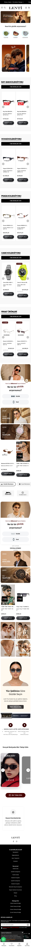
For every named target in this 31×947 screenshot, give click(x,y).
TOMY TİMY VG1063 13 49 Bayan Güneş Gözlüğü (23, 463)
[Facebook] (14, 841)
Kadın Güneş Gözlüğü (15, 906)
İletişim (15, 892)
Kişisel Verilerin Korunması (15, 889)
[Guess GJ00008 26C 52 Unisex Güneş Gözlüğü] (8, 331)
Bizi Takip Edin (17, 795)
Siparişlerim (15, 852)
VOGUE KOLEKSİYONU (11, 139)
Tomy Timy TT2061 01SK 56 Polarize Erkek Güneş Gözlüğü (8, 606)
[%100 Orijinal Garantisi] (27, 381)
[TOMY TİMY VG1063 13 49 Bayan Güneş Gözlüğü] (23, 451)
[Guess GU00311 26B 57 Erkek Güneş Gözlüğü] (23, 331)
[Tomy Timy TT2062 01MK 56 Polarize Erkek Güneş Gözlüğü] (23, 595)
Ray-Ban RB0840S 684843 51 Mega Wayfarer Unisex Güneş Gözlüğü (8, 111)
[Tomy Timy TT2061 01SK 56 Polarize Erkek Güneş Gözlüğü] (8, 595)
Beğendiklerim (15, 855)
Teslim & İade (15, 874)
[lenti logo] (15, 837)
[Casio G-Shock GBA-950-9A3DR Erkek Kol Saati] (23, 272)
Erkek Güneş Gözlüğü (15, 903)
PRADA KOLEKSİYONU (11, 196)
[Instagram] (17, 841)
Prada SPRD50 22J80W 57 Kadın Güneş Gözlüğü (22, 225)
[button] (15, 534)
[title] (15, 17)
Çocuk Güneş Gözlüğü (15, 912)
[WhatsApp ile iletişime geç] (3, 939)
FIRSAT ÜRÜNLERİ (9, 312)
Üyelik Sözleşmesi (15, 880)
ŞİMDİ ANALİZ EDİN (15, 707)
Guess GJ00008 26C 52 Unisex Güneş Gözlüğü (8, 341)
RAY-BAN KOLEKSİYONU (12, 82)
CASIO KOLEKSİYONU (11, 253)
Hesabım (15, 861)
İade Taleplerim (15, 858)
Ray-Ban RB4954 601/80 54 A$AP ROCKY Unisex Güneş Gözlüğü (22, 111)
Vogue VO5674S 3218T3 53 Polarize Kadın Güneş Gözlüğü (8, 168)
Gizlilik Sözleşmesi (15, 871)
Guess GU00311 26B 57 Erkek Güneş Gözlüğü (22, 341)
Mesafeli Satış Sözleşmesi (15, 886)
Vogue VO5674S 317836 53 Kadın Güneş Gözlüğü (22, 168)
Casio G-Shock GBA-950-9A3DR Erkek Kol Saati (22, 282)
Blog (15, 896)
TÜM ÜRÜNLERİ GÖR (15, 87)
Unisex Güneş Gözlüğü (15, 909)
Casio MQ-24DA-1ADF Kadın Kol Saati (8, 282)
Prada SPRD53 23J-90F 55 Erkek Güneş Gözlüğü (8, 225)
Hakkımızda (15, 868)
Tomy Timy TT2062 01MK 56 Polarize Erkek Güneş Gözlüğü (23, 606)
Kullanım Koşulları (15, 877)
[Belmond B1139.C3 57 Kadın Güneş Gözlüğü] (8, 451)
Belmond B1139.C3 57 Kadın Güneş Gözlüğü (8, 463)
